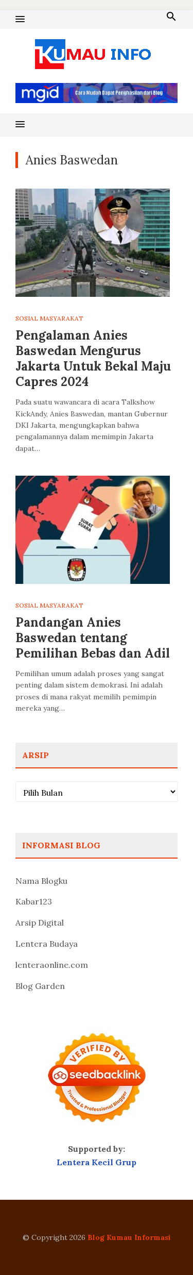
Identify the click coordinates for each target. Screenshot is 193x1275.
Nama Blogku (41, 881)
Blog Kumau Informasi (129, 1237)
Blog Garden (40, 986)
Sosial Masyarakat (49, 318)
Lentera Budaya (46, 943)
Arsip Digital (39, 922)
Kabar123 (33, 901)
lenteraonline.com (51, 965)
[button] (20, 19)
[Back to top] (164, 1246)
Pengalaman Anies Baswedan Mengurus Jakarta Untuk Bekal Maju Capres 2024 (93, 358)
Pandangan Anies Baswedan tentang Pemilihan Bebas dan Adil (92, 637)
